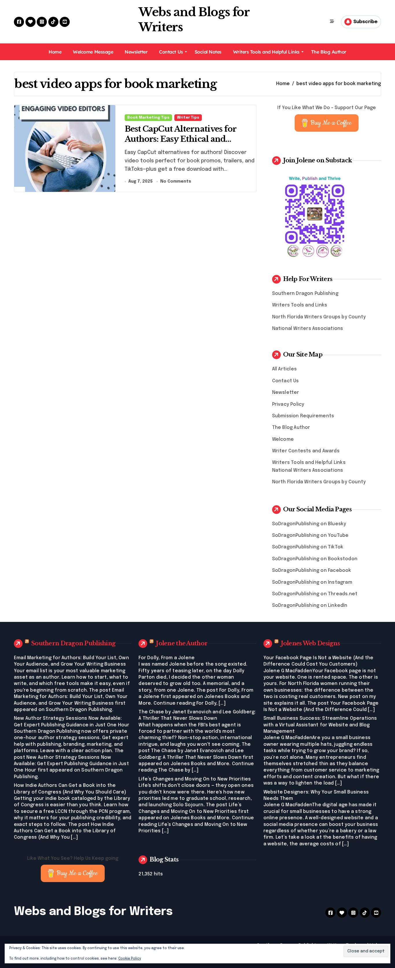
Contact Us (171, 52)
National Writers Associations (307, 328)
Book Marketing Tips (148, 118)
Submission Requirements (303, 416)
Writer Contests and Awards (305, 451)
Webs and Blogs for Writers (93, 912)
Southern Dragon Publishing (305, 293)
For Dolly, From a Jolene (167, 657)
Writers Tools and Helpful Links (266, 52)
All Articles (284, 369)
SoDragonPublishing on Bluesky (309, 523)
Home (55, 52)
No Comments (175, 181)
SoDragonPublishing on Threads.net (315, 594)
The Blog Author (328, 52)
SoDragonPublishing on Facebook (311, 570)
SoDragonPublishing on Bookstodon (314, 558)
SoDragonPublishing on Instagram (312, 582)
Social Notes (208, 52)
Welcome (283, 439)
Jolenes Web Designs (310, 643)
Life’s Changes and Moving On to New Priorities (195, 779)
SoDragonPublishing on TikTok (308, 547)
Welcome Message (93, 52)
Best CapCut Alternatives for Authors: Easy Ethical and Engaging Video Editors (181, 139)
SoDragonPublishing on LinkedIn (310, 605)
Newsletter (136, 52)
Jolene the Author (181, 643)
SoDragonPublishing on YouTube (310, 535)
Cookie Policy (129, 958)
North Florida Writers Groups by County (319, 317)
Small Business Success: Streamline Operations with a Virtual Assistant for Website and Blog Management (320, 725)
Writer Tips (188, 118)
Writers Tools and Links (299, 305)
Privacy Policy (288, 404)
